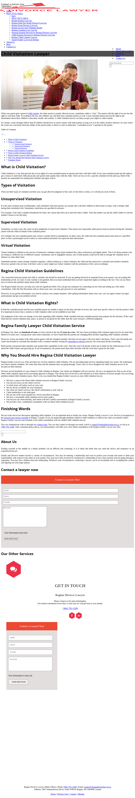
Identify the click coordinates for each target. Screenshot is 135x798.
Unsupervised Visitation (23, 144)
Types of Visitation (15, 142)
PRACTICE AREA (14, 13)
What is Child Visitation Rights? (20, 153)
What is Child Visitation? (17, 139)
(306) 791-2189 (7, 427)
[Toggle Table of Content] (3, 135)
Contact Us (11, 47)
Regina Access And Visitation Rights (27, 28)
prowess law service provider (16, 418)
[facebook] (72, 618)
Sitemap (81, 794)
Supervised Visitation (22, 146)
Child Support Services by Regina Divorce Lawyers (33, 35)
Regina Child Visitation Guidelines (21, 150)
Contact (73, 794)
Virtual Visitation (21, 148)
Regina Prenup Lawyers (22, 21)
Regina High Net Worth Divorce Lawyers (29, 23)
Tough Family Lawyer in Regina (25, 40)
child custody (33, 113)
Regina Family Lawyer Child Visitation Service (26, 155)
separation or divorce (76, 341)
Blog (8, 44)
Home (8, 11)
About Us (10, 42)
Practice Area (62, 794)
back (14, 16)
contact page (42, 424)
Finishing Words (14, 160)
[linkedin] (79, 618)
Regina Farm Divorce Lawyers (24, 25)
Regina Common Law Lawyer (24, 30)
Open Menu (6, 7)
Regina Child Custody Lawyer (24, 37)
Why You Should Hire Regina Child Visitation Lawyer (28, 158)
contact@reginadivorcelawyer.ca (105, 424)
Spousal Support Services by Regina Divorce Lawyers (34, 32)
